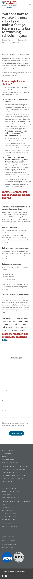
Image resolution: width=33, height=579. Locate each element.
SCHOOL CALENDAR (8, 450)
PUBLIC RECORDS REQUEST (10, 472)
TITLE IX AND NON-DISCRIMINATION (13, 469)
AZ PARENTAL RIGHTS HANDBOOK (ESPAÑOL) (16, 501)
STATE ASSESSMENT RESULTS (11, 517)
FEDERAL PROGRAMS (8, 520)
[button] (30, 4)
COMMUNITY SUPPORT (9, 513)
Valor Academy (9, 40)
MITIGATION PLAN (7, 495)
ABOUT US (5, 457)
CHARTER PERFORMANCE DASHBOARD (14, 475)
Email (4, 401)
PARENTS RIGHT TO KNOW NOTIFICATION (15, 466)
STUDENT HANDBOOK (9, 488)
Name (4, 391)
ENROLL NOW (6, 507)
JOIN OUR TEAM (7, 510)
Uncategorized (14, 42)
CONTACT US (6, 504)
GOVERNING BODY (8, 460)
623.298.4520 (11, 540)
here (4, 339)
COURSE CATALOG (7, 453)
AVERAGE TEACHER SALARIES (11, 492)
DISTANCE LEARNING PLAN (10, 463)
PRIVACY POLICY (7, 482)
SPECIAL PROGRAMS (8, 523)
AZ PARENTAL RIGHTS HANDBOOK (12, 498)
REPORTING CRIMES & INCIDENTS (12, 478)
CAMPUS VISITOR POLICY (9, 526)
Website (4, 411)
